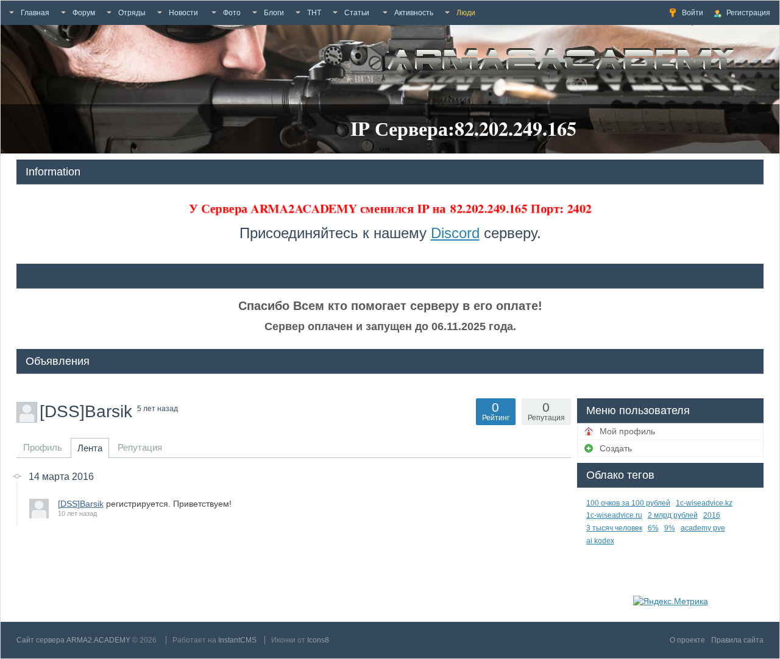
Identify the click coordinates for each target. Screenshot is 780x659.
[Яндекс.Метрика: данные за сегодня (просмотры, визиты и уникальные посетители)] (670, 601)
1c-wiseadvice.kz (704, 503)
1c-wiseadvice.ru (614, 515)
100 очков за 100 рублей (628, 503)
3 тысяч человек (614, 528)
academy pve (703, 528)
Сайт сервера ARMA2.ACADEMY (73, 640)
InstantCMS (237, 640)
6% (653, 528)
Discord (455, 233)
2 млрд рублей (673, 515)
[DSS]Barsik (81, 504)
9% (669, 528)
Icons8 (318, 640)
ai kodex (600, 541)
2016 (711, 515)
